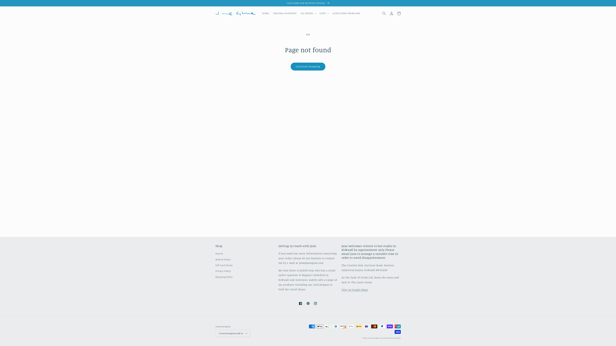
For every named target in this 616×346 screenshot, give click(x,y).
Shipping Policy (224, 277)
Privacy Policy (223, 271)
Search (219, 253)
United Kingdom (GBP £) (231, 333)
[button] (308, 13)
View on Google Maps (355, 289)
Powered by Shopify (392, 338)
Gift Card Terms (224, 265)
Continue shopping (308, 66)
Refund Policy (223, 259)
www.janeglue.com (376, 338)
